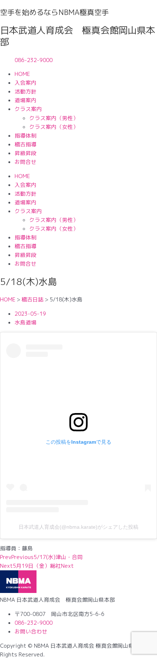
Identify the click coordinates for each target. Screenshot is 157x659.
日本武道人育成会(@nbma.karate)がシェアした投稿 (78, 527)
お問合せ (26, 162)
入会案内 (26, 82)
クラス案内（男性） (53, 118)
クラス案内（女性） (53, 127)
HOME (22, 74)
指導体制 (26, 135)
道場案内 (26, 100)
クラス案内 (28, 109)
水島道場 (26, 322)
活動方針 (26, 91)
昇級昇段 (26, 153)
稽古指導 (26, 144)
